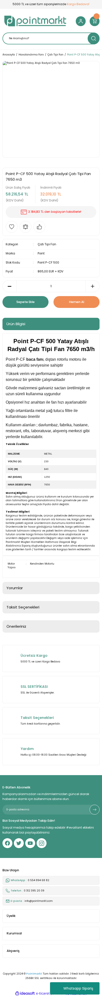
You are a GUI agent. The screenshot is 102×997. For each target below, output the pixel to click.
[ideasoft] (25, 993)
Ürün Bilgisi (15, 323)
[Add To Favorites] (12, 227)
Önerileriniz (16, 626)
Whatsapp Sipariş (78, 988)
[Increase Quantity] (92, 286)
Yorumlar (14, 587)
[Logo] (35, 21)
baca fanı (34, 359)
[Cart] (95, 21)
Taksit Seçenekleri (22, 607)
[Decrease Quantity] (9, 286)
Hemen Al (76, 302)
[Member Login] (81, 21)
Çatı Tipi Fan (47, 244)
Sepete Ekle (25, 302)
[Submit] (95, 810)
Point (41, 253)
